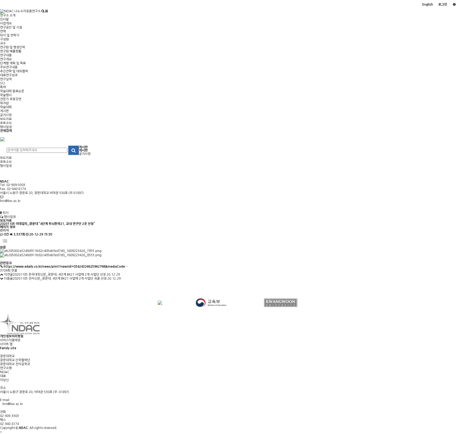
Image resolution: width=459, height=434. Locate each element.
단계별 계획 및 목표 (13, 63)
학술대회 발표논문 (12, 91)
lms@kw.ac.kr (10, 201)
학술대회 (6, 107)
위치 (5, 212)
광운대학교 (7, 356)
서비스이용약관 (10, 340)
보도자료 (6, 119)
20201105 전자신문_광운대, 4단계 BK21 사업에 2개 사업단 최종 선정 (60, 278)
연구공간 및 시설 (11, 27)
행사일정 (6, 127)
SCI (2, 83)
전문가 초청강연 (10, 99)
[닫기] (2, 139)
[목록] (5, 241)
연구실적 (6, 79)
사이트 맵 (6, 344)
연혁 (3, 31)
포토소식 (6, 123)
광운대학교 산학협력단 (15, 360)
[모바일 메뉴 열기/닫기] (46, 11)
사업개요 (6, 23)
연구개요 (6, 59)
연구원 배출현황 (10, 51)
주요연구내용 (9, 67)
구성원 (4, 39)
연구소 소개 (7, 15)
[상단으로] (1, 431)
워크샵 (4, 103)
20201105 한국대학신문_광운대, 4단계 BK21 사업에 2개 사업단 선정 (59, 274)
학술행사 (6, 95)
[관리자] (454, 4)
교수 (3, 43)
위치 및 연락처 (9, 35)
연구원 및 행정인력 (12, 47)
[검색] (42, 11)
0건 (6, 234)
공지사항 (6, 115)
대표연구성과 (9, 75)
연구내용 (6, 55)
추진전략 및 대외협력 (14, 71)
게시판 (4, 111)
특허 (3, 87)
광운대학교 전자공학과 (15, 364)
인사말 (4, 19)
